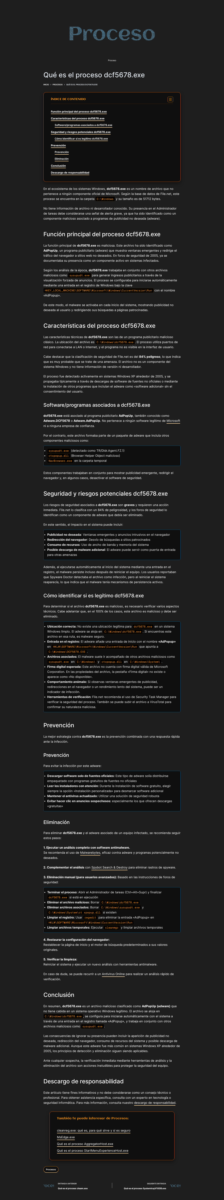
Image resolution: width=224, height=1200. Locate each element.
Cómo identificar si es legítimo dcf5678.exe (81, 138)
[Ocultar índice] (170, 99)
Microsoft (173, 421)
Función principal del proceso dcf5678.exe (79, 111)
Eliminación (62, 158)
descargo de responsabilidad (154, 1103)
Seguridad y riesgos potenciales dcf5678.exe (81, 132)
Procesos (51, 1169)
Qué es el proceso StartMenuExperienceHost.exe (92, 1150)
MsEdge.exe (66, 1137)
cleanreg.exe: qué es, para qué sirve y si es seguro (93, 1130)
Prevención (58, 145)
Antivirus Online (113, 974)
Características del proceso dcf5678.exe (78, 118)
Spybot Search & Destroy (109, 867)
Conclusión (58, 165)
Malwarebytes (90, 852)
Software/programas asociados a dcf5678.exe (83, 125)
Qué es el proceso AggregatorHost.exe (85, 1144)
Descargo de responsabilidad (70, 172)
